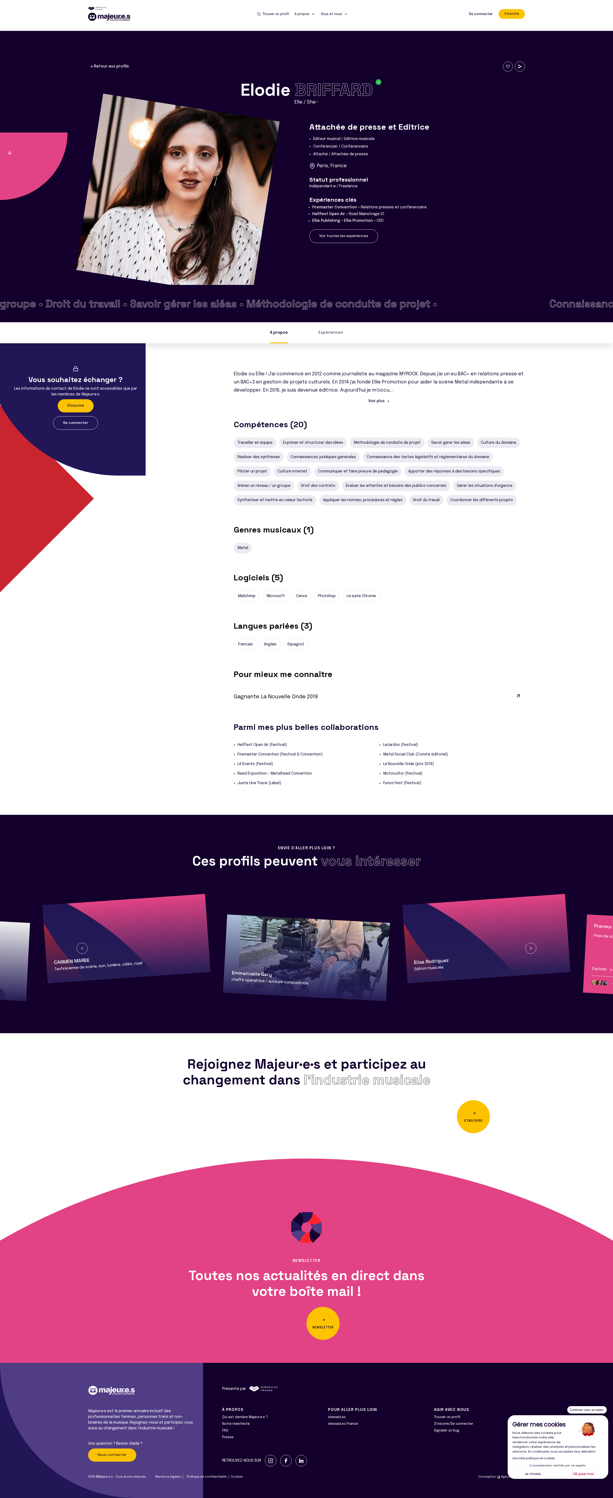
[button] (82, 948)
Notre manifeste (236, 1424)
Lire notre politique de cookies (533, 1458)
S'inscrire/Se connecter (453, 1424)
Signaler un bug (446, 1430)
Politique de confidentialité (207, 1477)
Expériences (330, 333)
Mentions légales (168, 1477)
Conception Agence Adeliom (501, 1477)
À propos (279, 333)
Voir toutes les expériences (343, 236)
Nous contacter (112, 1455)
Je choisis (533, 1473)
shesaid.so (337, 1417)
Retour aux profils (111, 66)
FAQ (225, 1430)
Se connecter (481, 14)
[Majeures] (112, 16)
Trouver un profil (447, 1417)
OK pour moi (583, 1473)
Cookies (237, 1477)
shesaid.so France (343, 1424)
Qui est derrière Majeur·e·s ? (245, 1417)
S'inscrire (511, 14)
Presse (227, 1437)
